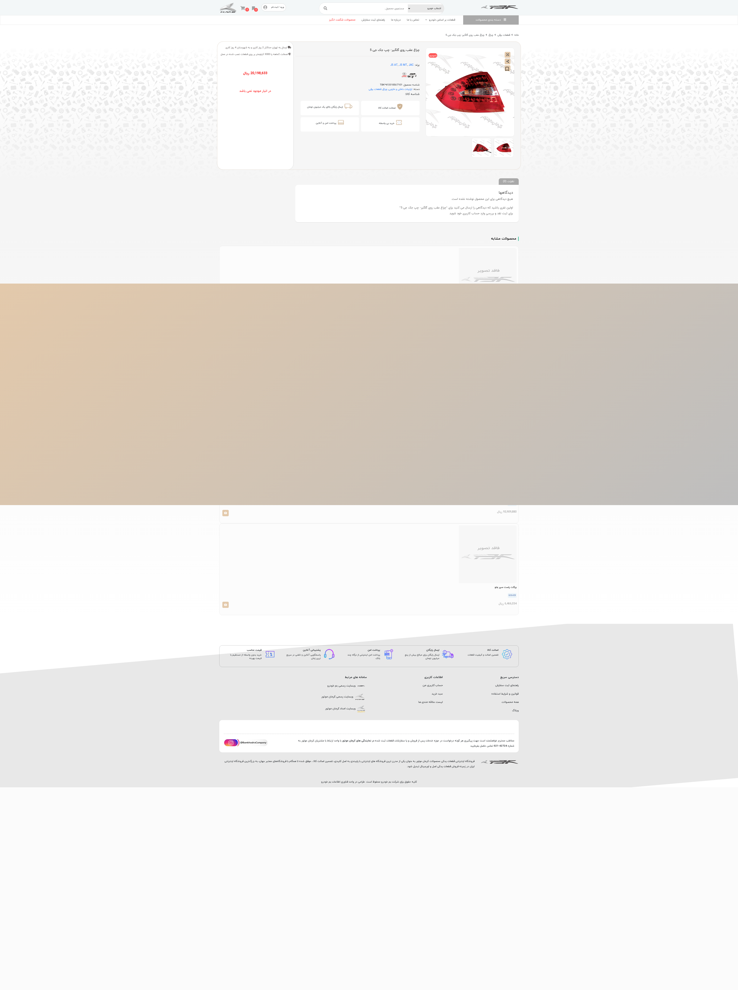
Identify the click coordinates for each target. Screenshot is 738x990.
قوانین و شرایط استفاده (505, 694)
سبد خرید (437, 694)
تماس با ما (413, 20)
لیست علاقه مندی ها (430, 702)
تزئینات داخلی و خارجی (400, 89)
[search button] (325, 8)
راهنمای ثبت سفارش (373, 20)
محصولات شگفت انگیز (342, 20)
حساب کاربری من (433, 685)
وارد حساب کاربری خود (471, 214)
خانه (516, 35)
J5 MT (403, 65)
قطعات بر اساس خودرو (442, 20)
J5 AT (394, 65)
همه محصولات (510, 702)
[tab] (509, 181)
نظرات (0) (508, 181)
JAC (411, 65)
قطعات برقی (503, 35)
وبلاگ (515, 710)
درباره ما (396, 20)
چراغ (491, 35)
